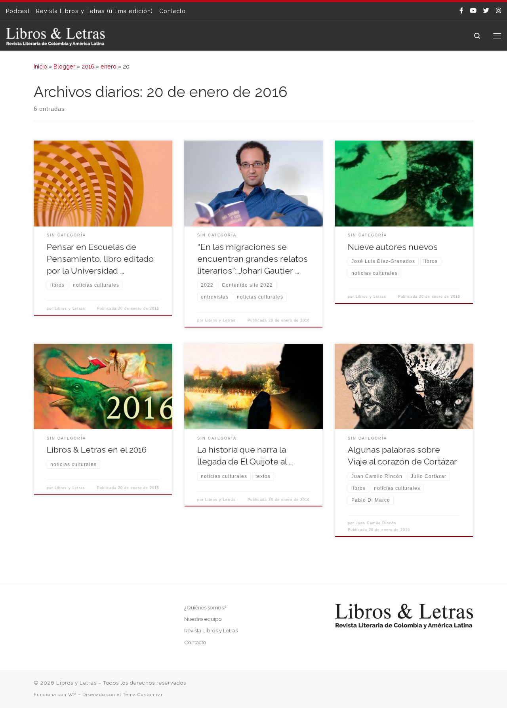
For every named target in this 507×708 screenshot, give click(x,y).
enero (108, 66)
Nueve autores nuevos (393, 247)
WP (72, 694)
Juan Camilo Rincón (376, 523)
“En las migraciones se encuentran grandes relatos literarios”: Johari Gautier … (252, 259)
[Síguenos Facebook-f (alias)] (461, 10)
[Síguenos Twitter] (486, 10)
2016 (88, 66)
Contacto (195, 642)
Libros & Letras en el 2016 (97, 450)
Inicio (40, 66)
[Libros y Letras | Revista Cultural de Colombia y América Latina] (55, 35)
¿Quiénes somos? (205, 607)
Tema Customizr (143, 694)
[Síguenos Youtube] (473, 10)
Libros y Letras (70, 308)
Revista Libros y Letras (211, 630)
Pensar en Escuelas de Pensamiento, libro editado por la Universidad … (100, 259)
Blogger (64, 66)
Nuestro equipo (203, 619)
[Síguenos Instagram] (498, 10)
